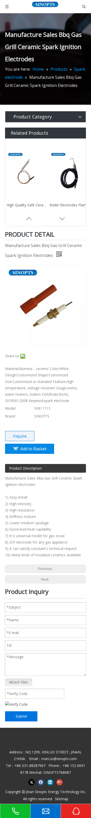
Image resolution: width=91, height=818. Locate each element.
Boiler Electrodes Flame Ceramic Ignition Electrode (70, 205)
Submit (21, 716)
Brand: (10, 416)
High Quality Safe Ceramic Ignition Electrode (27, 205)
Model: (10, 408)
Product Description (25, 468)
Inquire (20, 436)
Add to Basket (33, 449)
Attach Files (18, 682)
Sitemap (61, 798)
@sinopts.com (65, 758)
